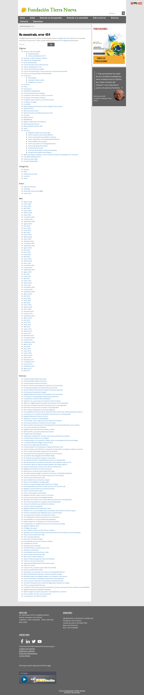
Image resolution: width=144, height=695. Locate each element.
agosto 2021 (28, 272)
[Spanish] (140, 3)
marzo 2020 (27, 305)
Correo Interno (24, 656)
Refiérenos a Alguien (27, 651)
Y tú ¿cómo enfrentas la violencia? (35, 427)
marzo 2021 (27, 281)
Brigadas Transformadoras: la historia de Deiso (39, 489)
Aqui (49, 665)
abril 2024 (27, 208)
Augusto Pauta (29, 187)
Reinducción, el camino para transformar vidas (39, 471)
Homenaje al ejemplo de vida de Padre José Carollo (40, 388)
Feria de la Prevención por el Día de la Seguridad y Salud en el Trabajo (47, 583)
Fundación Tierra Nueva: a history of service (38, 95)
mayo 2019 (27, 325)
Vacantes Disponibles (31, 159)
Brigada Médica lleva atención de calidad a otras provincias (43, 394)
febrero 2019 (28, 331)
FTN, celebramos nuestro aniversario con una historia (41, 517)
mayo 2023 (27, 230)
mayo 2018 (27, 351)
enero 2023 (27, 239)
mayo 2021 (27, 276)
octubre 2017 (28, 364)
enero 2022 (27, 263)
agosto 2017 (28, 368)
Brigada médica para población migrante (37, 590)
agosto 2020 (28, 294)
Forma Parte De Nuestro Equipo (34, 93)
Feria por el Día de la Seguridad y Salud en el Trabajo (41, 484)
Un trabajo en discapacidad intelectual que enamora (41, 397)
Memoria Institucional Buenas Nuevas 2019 (38, 113)
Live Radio (27, 104)
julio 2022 (27, 250)
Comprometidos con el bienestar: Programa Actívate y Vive (43, 447)
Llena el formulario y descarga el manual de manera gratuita (44, 578)
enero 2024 (27, 215)
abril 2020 (27, 303)
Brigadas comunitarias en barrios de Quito (38, 469)
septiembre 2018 (29, 342)
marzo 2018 (27, 353)
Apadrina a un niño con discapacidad (36, 418)
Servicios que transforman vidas (34, 478)
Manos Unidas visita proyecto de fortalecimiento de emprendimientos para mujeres (52, 425)
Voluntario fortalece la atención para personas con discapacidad (45, 405)
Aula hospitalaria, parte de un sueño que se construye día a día (44, 486)
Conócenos (27, 76)
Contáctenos (24, 634)
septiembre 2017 (29, 366)
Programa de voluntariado (32, 434)
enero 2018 (27, 357)
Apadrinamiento (33, 54)
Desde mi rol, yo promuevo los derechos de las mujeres (42, 401)
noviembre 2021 (29, 265)
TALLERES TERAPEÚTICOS (32, 157)
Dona (25, 87)
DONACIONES (67, 612)
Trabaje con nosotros (35, 82)
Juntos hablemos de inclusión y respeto (37, 480)
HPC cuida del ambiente (32, 537)
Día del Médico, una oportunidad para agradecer (40, 519)
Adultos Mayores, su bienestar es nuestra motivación (41, 521)
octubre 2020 (28, 289)
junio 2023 (27, 228)
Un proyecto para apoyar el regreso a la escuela (39, 458)
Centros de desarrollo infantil (37, 146)
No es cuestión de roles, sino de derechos (37, 594)
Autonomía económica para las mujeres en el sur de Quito (43, 454)
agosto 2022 (28, 248)
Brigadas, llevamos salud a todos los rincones (39, 495)
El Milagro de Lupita (30, 528)
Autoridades (32, 78)
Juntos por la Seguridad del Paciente (36, 445)
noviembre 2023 (29, 217)
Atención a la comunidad (32, 51)
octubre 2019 (28, 314)
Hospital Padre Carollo (35, 148)
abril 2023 (27, 232)
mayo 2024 (27, 206)
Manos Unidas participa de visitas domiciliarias (39, 559)
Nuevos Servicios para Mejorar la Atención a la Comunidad (43, 385)
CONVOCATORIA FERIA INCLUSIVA (35, 379)
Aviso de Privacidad (30, 63)
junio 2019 (27, 322)
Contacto (27, 84)
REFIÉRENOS (28, 120)
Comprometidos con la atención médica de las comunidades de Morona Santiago (51, 440)
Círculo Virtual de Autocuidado (34, 69)
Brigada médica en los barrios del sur (36, 416)
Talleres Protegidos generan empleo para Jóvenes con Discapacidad (46, 403)
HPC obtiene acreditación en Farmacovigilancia (39, 410)
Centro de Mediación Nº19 (37, 56)
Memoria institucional (31, 111)
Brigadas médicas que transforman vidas (37, 508)
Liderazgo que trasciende (32, 546)
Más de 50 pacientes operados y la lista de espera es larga (43, 574)
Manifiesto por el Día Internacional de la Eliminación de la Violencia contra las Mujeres (52, 532)
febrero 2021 (28, 283)
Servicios (26, 130)
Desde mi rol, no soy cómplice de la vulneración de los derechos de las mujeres (50, 511)
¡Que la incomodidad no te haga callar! (36, 482)
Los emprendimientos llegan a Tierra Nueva (38, 443)
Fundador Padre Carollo (36, 80)
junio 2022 (27, 252)
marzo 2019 (27, 329)
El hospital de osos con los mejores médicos (38, 541)
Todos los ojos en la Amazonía (34, 561)
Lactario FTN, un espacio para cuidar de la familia (40, 568)
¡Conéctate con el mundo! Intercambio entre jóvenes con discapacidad (47, 414)
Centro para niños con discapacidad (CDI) (42, 144)
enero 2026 (27, 204)
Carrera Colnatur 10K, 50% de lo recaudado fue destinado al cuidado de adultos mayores (53, 449)
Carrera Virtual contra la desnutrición (36, 65)
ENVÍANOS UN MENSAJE (32, 91)
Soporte (26, 193)
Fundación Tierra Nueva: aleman (34, 98)
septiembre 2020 (29, 292)
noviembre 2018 (29, 338)
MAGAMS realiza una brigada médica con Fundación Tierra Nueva (45, 576)
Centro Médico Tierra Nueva (37, 141)
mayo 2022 (27, 254)
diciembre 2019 (29, 311)
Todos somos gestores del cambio (35, 493)
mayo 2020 (27, 300)
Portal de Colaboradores (28, 653)
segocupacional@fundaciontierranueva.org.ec (39, 563)
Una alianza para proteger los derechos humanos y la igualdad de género (48, 473)
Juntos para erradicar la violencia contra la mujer (40, 423)
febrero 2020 (28, 307)
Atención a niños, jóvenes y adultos (35, 58)
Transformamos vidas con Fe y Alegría (36, 438)
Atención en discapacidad (32, 60)
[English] (132, 3)
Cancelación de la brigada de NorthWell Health (39, 456)
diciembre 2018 (29, 335)
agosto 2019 (28, 318)
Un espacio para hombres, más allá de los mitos (39, 515)
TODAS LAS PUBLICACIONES (101, 60)
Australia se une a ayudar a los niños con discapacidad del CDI (44, 572)
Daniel (26, 189)
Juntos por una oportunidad (33, 539)
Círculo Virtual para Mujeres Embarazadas (37, 73)
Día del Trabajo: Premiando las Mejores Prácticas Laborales (43, 390)
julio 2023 (27, 226)
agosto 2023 (28, 224)
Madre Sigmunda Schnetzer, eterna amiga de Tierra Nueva (43, 106)
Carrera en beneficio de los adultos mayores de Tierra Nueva (44, 475)
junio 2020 (27, 298)
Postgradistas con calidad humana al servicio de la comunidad (44, 524)
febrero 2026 (28, 202)
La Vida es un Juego (30, 102)
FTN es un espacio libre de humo (34, 585)
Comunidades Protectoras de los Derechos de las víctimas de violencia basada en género (53, 412)
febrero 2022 (28, 261)
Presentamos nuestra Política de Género (37, 399)
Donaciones (28, 89)
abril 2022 (27, 257)
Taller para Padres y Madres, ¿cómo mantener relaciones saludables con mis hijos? (51, 155)
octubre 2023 (28, 219)
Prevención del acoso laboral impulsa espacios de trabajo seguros (45, 464)
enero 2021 (27, 285)
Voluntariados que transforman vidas (36, 552)
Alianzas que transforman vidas (34, 535)
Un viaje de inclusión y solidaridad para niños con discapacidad (44, 460)
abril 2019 (27, 327)
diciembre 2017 (29, 360)
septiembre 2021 (29, 270)
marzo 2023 (27, 235)
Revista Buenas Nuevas (31, 124)
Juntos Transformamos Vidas (33, 491)
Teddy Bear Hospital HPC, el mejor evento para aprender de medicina (47, 436)
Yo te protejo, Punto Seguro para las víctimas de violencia (43, 421)
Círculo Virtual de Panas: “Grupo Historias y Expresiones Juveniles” (46, 71)
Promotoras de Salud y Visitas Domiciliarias (42, 150)
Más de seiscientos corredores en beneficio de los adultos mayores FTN (47, 462)
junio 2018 (27, 349)
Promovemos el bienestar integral (35, 392)
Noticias (26, 170)
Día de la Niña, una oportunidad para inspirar (39, 432)
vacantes (27, 176)
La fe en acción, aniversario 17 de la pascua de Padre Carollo (43, 581)
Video (25, 178)
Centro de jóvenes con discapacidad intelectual (43, 139)
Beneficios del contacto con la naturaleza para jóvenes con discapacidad (48, 500)
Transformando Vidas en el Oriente (35, 383)
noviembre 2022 (29, 243)
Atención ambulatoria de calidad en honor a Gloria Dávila (43, 513)
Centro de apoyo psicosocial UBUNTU (40, 135)
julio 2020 (27, 296)
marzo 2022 (27, 259)
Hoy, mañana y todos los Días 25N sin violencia (39, 530)
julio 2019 (27, 320)
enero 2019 (27, 333)
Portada (26, 115)
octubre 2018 (28, 340)
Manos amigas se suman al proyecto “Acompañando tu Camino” (45, 592)
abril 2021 (27, 278)
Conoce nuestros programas (33, 506)
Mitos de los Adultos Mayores (33, 557)
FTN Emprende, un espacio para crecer (36, 548)
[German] (135, 3)
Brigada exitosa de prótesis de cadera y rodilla (39, 429)
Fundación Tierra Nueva (52, 9)
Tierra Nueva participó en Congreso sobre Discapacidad (42, 502)
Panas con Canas (29, 565)
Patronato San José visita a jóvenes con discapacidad (41, 407)
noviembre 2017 (29, 362)
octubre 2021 (28, 268)
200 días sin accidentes (31, 550)
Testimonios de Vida (30, 174)
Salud (25, 128)
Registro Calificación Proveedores (35, 122)
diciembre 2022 (29, 241)
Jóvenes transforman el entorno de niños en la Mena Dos (43, 467)
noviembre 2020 (29, 287)
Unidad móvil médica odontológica (39, 152)
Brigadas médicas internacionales (39, 133)
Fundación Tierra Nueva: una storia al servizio (39, 100)
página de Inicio (64, 38)
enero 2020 (27, 309)
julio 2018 (27, 346)
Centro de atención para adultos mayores (42, 137)
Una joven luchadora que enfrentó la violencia (39, 504)
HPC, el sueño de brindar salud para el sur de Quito (41, 451)
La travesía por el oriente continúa (35, 596)
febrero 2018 (28, 355)
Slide (25, 172)
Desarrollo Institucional (31, 191)
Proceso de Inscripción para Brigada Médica (38, 497)
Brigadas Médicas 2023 (31, 526)
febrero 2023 (28, 237)
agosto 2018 (28, 344)
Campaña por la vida (30, 543)
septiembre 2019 (29, 316)
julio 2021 (27, 274)
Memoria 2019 (28, 109)
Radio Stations (28, 117)
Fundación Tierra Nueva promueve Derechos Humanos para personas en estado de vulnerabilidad (56, 587)
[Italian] (137, 3)
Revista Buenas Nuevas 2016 (33, 126)
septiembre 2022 (29, 246)
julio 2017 (27, 371)
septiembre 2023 (29, 221)
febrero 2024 (28, 213)
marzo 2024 (27, 211)
